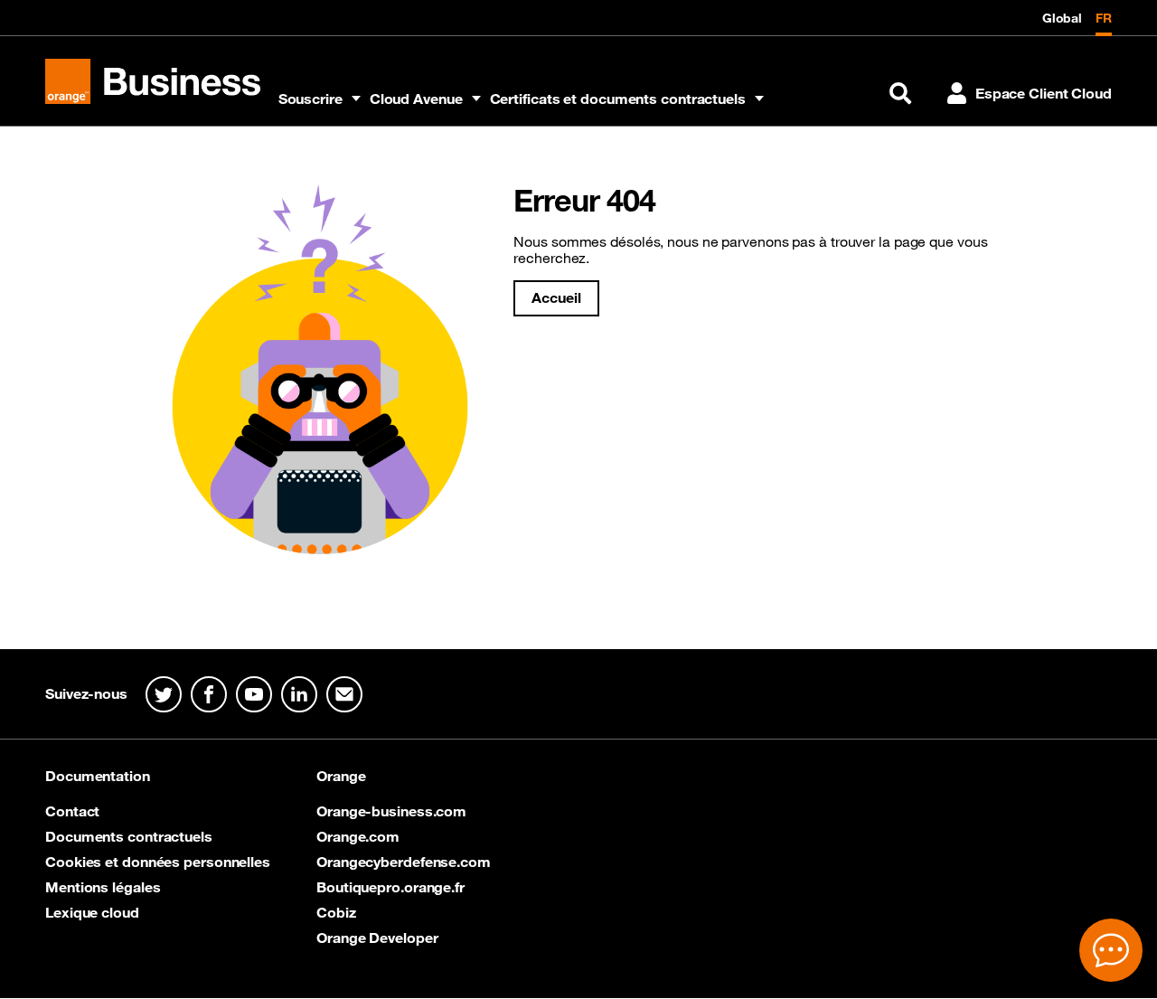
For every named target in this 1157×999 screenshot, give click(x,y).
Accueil (555, 297)
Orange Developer (376, 937)
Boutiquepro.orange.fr (390, 887)
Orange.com (358, 836)
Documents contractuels (128, 836)
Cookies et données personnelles (157, 861)
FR (1104, 18)
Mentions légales (102, 887)
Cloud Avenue (416, 99)
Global (1062, 18)
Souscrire (310, 99)
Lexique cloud (92, 912)
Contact (72, 811)
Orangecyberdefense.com (403, 861)
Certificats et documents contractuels (618, 99)
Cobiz (336, 912)
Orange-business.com (391, 811)
